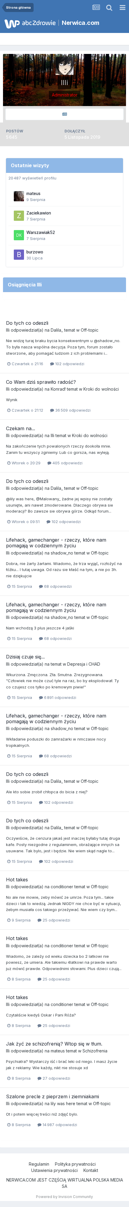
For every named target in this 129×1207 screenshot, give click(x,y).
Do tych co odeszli (27, 323)
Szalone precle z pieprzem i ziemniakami (52, 1096)
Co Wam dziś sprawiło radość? (41, 382)
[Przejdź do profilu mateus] (19, 196)
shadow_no (62, 552)
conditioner (62, 886)
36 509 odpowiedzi (72, 410)
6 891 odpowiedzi (59, 697)
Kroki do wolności (101, 389)
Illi (8, 330)
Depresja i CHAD (83, 664)
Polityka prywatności (75, 1164)
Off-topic (89, 330)
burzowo (34, 252)
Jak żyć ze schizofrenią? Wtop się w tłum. (54, 1044)
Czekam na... (20, 428)
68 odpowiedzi (57, 586)
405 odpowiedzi (66, 462)
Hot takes (17, 880)
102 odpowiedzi (69, 363)
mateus (33, 193)
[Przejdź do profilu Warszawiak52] (19, 235)
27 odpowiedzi (55, 1078)
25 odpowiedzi (55, 920)
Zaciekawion (38, 213)
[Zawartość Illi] (64, 114)
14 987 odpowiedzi (59, 1124)
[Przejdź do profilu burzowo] (19, 255)
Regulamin (39, 1164)
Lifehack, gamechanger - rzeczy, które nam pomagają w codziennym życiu (56, 543)
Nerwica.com (80, 23)
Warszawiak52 (40, 232)
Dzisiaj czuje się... (25, 657)
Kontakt (90, 1170)
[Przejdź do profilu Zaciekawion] (19, 216)
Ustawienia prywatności (54, 1170)
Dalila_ (57, 330)
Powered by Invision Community (64, 1196)
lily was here (63, 1103)
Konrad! (58, 389)
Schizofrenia (94, 1050)
